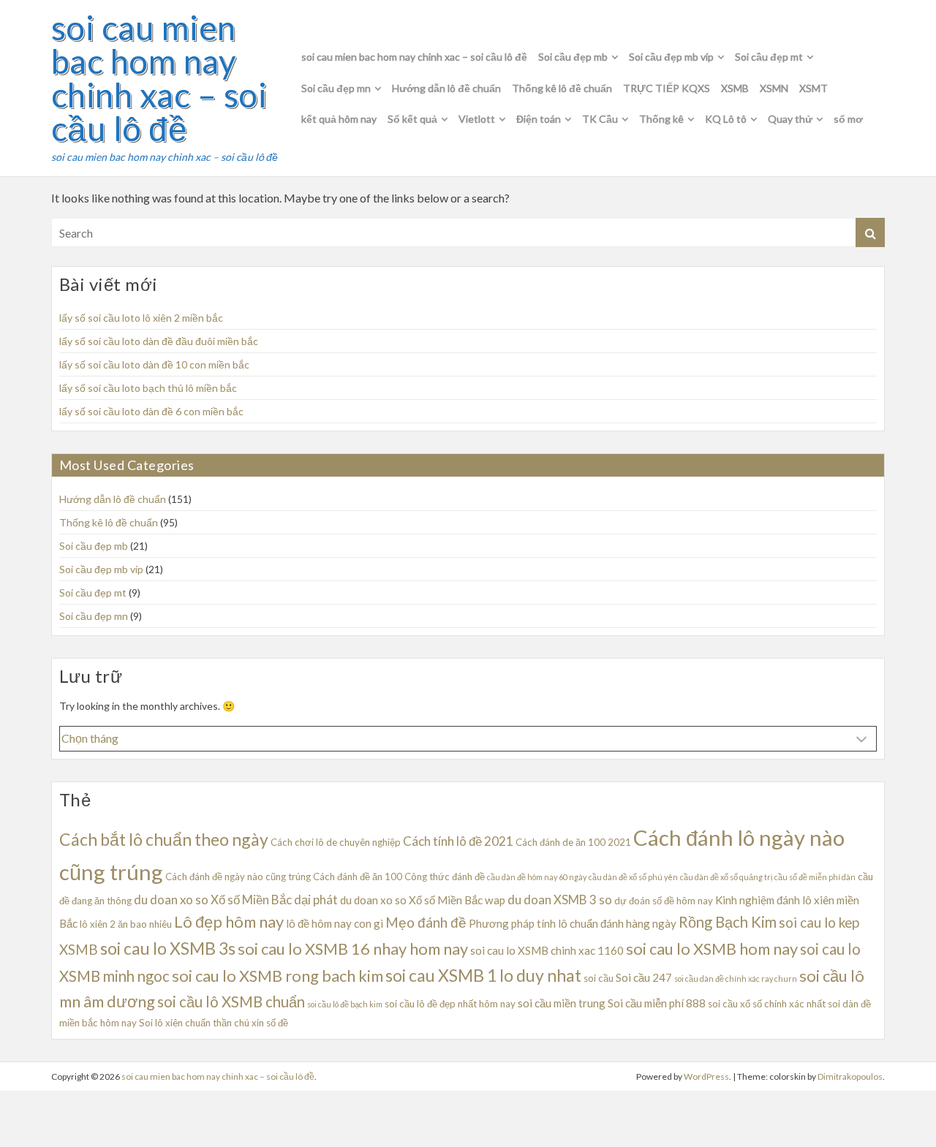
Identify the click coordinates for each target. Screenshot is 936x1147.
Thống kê (661, 119)
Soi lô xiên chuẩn (175, 1023)
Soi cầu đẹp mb (573, 56)
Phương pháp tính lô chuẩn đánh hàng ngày (572, 923)
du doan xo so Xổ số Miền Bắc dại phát (236, 899)
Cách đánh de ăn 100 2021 (573, 842)
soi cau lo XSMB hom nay (712, 948)
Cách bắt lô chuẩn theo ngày (163, 839)
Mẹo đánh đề (426, 922)
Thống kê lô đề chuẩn (562, 88)
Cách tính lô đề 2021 (458, 841)
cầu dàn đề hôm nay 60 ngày (536, 877)
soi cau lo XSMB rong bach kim (277, 975)
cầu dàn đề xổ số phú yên (633, 877)
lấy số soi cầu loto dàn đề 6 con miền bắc (151, 411)
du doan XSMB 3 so (559, 899)
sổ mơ (848, 119)
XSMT (813, 88)
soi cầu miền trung (561, 1003)
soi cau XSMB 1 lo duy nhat (483, 975)
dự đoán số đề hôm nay (663, 900)
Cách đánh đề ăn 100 (357, 876)
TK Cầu (600, 119)
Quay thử (790, 119)
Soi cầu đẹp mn (336, 88)
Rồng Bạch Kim (728, 922)
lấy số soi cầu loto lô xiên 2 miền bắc (141, 317)
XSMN (774, 88)
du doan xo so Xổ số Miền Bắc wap (422, 899)
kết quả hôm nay (339, 119)
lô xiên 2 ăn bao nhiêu (126, 924)
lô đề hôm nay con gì (334, 923)
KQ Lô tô (726, 119)
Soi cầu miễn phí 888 (657, 1003)
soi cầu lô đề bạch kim (344, 1004)
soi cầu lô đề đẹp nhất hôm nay (450, 1004)
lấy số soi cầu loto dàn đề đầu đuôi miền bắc (158, 341)
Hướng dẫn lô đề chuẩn (446, 88)
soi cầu (599, 978)
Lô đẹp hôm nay (229, 921)
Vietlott (476, 119)
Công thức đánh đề (444, 876)
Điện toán (538, 119)
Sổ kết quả (412, 119)
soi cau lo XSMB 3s (167, 948)
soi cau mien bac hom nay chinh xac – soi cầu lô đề (159, 78)
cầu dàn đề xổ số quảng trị (726, 877)
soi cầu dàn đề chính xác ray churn (735, 978)
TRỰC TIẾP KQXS (666, 88)
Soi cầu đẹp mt (769, 56)
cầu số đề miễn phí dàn (815, 877)
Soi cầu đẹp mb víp (671, 56)
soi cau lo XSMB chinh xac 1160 (547, 950)
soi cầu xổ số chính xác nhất (767, 1004)
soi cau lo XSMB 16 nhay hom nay (353, 948)
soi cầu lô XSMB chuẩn (231, 1001)
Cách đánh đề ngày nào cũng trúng (238, 876)
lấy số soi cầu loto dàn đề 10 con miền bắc (154, 364)
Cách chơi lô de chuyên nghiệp (336, 842)
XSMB (735, 88)
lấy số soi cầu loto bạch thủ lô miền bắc (148, 388)
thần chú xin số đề (250, 1023)
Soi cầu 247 (644, 977)
